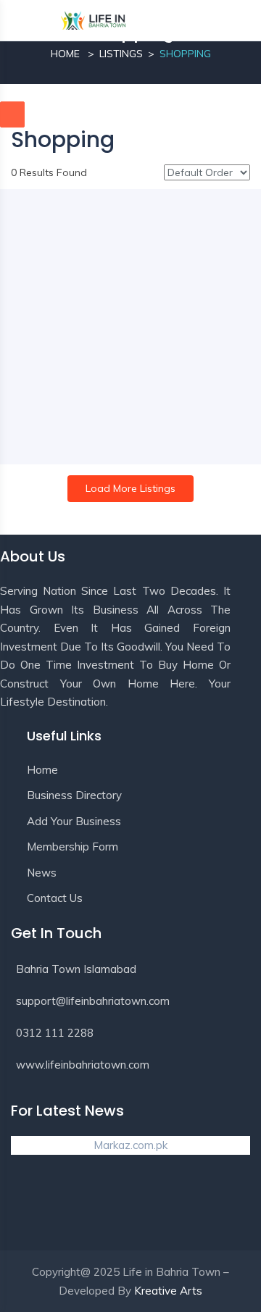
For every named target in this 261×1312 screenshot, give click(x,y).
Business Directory (74, 795)
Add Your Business (74, 821)
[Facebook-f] (29, 1209)
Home (65, 53)
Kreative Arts (168, 1291)
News (42, 872)
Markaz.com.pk (130, 1145)
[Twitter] (81, 1209)
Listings (121, 53)
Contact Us (55, 898)
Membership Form (72, 846)
